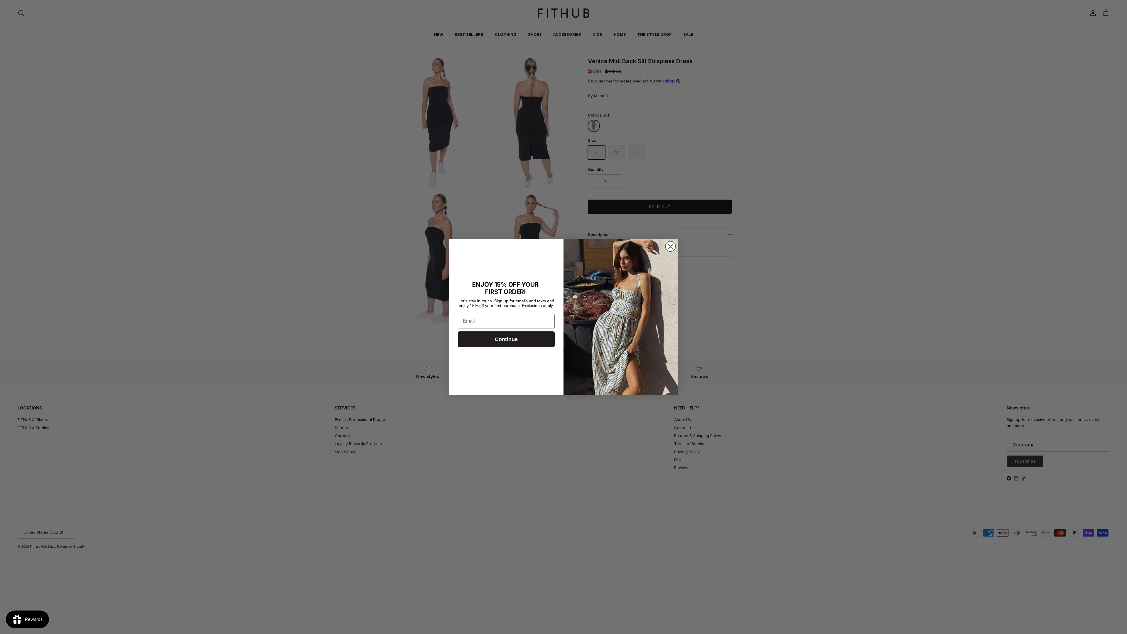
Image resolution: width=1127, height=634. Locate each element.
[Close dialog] (670, 246)
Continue (506, 339)
